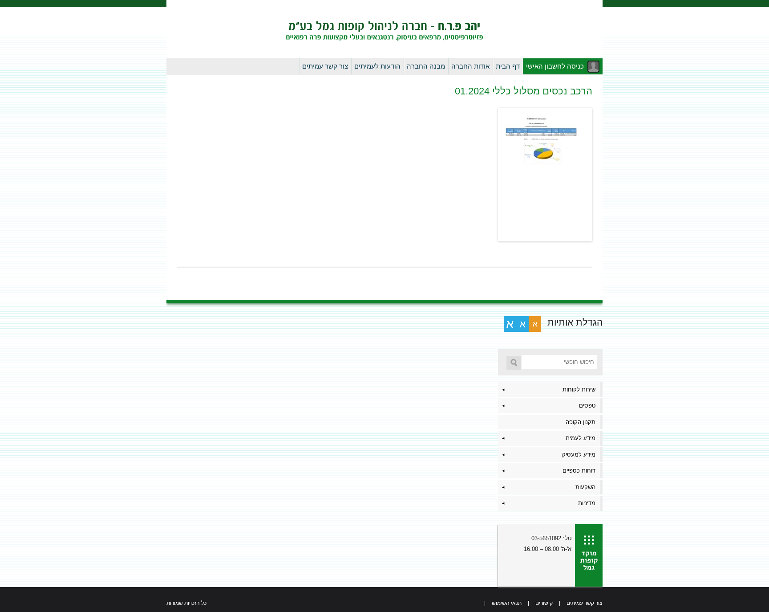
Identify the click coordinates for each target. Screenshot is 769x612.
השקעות (585, 487)
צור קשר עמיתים (325, 66)
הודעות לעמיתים (377, 66)
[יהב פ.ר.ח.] (384, 29)
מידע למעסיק (578, 454)
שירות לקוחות (579, 389)
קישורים (544, 603)
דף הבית (508, 66)
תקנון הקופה (580, 422)
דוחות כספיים (579, 470)
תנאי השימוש (507, 603)
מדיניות (586, 503)
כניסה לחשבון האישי (555, 66)
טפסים (587, 405)
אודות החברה (470, 66)
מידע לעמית (580, 438)
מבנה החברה (426, 66)
